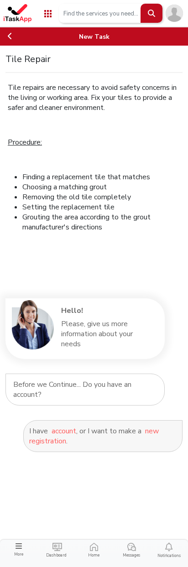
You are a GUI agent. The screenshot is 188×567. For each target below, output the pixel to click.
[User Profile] (174, 13)
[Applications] (48, 13)
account (64, 431)
